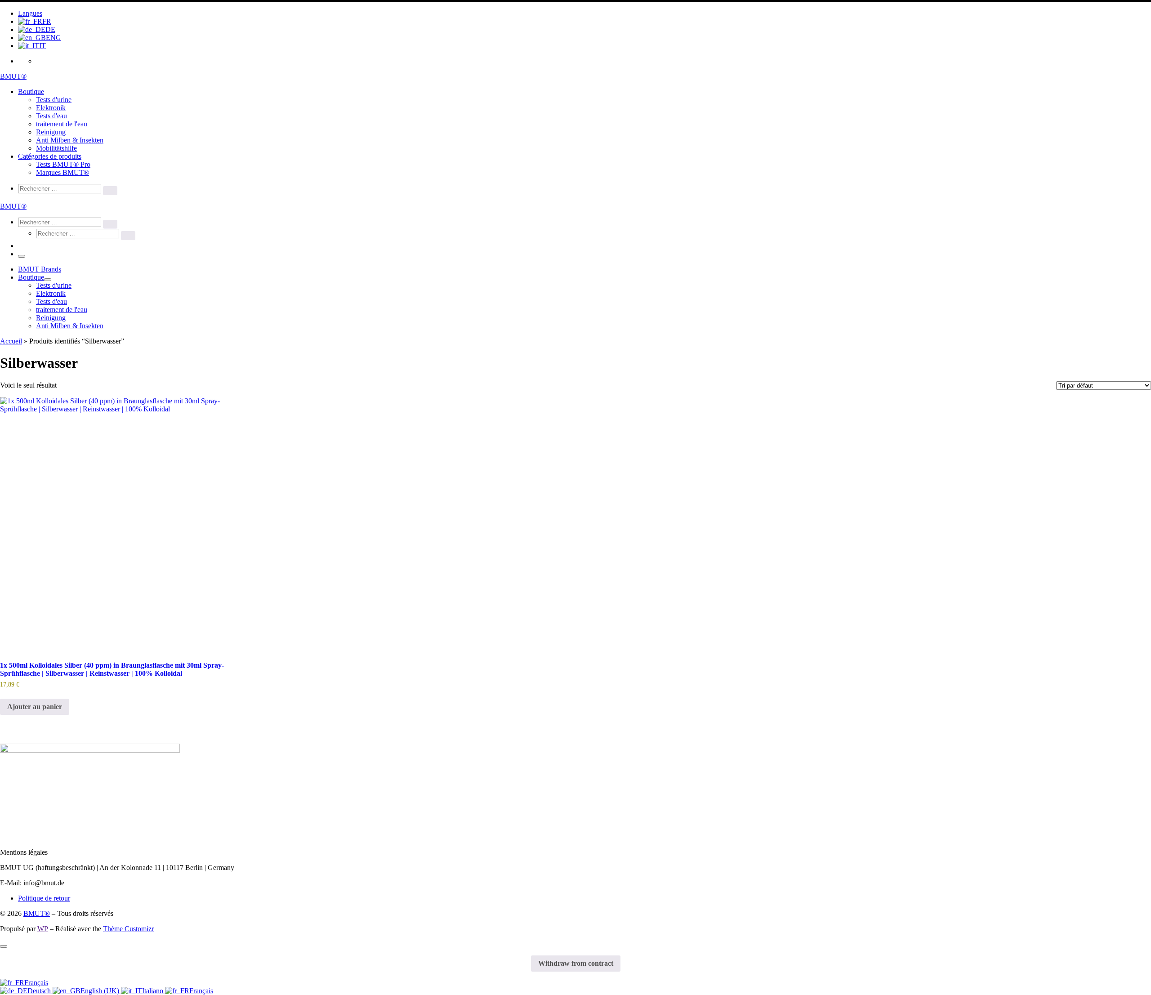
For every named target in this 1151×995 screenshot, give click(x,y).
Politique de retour (44, 898)
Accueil (11, 341)
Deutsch (40, 991)
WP (42, 929)
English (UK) (100, 991)
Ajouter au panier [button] (34, 706)
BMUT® (36, 913)
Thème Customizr (128, 929)
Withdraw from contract (575, 963)
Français (36, 982)
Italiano (153, 991)
